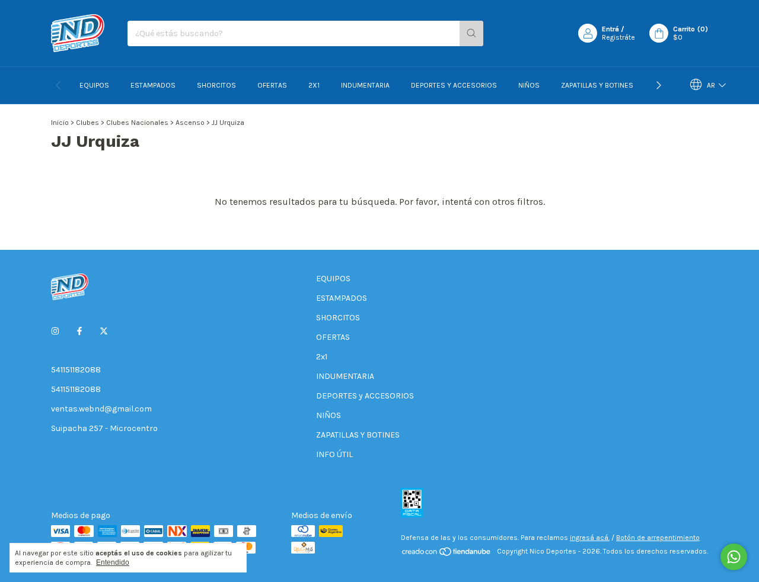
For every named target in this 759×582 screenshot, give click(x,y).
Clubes (87, 122)
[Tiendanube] (447, 554)
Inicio (60, 122)
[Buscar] (471, 33)
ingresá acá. (590, 537)
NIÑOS (529, 85)
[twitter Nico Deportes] (104, 331)
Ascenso (190, 122)
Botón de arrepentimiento (658, 537)
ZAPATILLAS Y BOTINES (597, 85)
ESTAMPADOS (153, 85)
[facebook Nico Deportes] (79, 331)
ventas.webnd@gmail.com (101, 409)
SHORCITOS (216, 85)
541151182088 (76, 370)
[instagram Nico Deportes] (55, 331)
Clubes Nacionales (137, 122)
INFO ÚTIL (334, 454)
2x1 (314, 85)
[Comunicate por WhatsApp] (733, 557)
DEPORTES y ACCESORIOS (454, 85)
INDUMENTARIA (365, 85)
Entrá (610, 29)
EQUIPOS (94, 85)
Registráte (618, 37)
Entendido (112, 562)
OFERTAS (272, 85)
